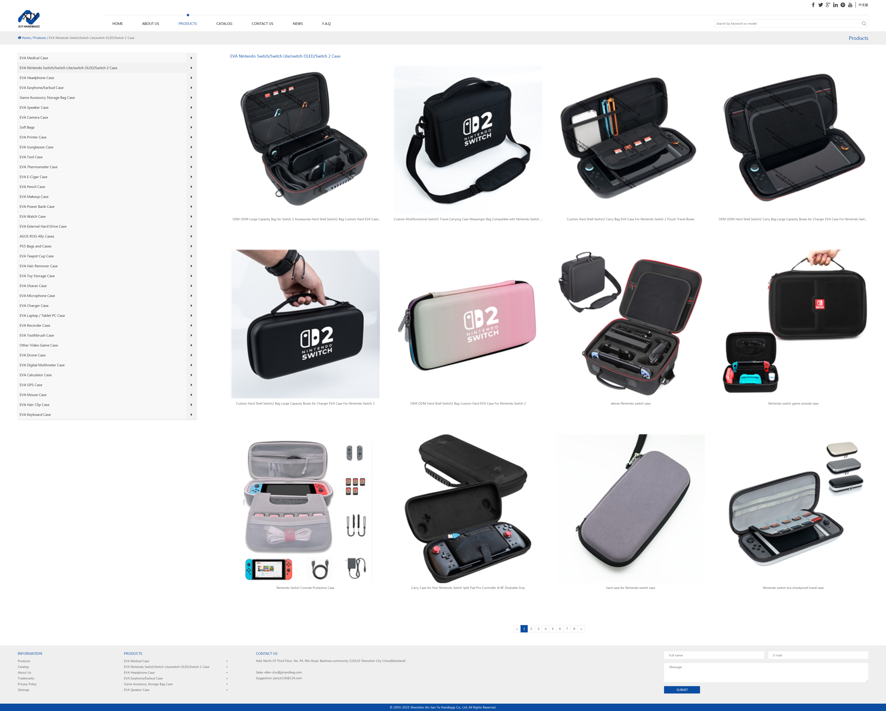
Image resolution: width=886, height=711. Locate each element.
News (298, 23)
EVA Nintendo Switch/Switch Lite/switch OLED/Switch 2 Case (68, 67)
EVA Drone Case (32, 355)
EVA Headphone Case (37, 77)
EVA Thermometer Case (38, 166)
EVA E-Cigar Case (33, 176)
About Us (24, 672)
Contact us (262, 23)
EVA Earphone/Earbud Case (41, 87)
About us (150, 23)
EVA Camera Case (34, 117)
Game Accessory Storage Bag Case (47, 97)
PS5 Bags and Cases (35, 246)
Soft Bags (27, 127)
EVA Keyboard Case (35, 414)
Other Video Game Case (39, 345)
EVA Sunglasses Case (36, 146)
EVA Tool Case (31, 156)
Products (188, 23)
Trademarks (26, 678)
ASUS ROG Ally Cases (37, 236)
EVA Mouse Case (33, 394)
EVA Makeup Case (34, 196)
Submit (682, 689)
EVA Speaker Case (34, 107)
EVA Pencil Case (32, 186)
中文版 (863, 5)
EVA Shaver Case (33, 285)
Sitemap (23, 689)
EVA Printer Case (33, 137)
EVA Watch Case (33, 216)
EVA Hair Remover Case (39, 265)
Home (117, 23)
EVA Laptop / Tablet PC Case (42, 315)
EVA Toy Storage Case (37, 275)
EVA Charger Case (34, 305)
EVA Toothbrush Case (37, 335)
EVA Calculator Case (36, 374)
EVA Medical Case (34, 57)
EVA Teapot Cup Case (37, 255)
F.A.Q (326, 23)
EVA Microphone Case (37, 295)
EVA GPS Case (31, 384)
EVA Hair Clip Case (34, 404)
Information (30, 653)
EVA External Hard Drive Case (43, 226)
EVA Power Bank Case (37, 206)
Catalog (224, 23)
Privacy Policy (27, 684)
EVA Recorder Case (35, 325)
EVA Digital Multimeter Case (42, 364)
